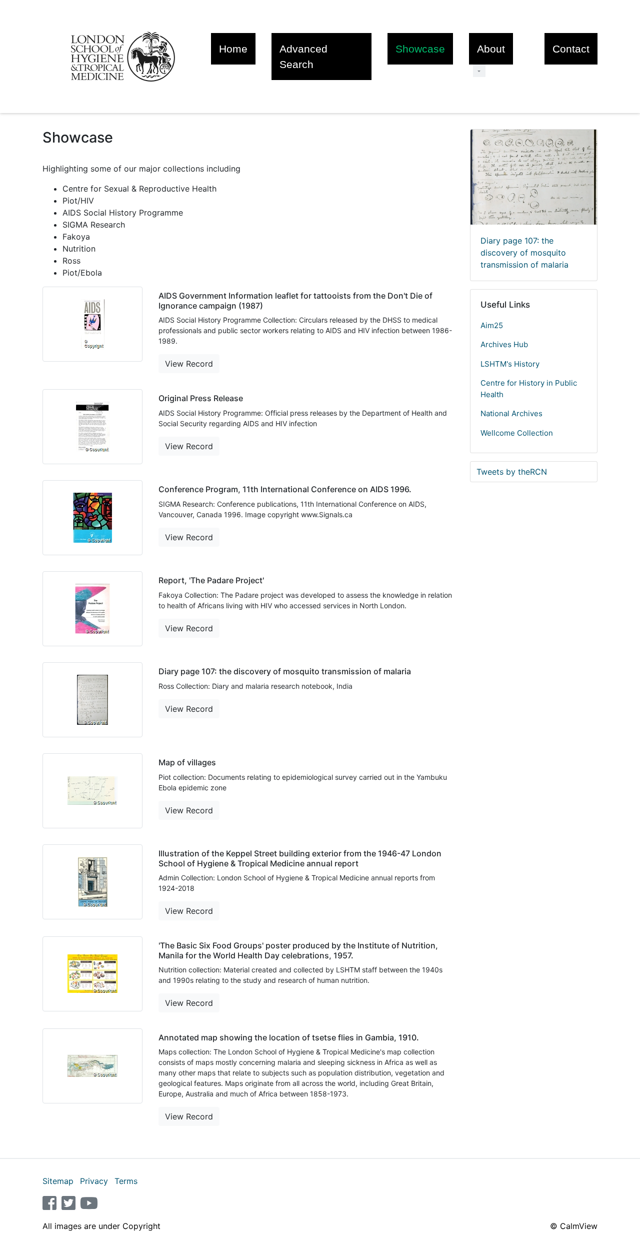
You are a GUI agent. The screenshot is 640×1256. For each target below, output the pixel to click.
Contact (571, 49)
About (491, 49)
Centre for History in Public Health (528, 388)
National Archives (511, 413)
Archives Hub (504, 344)
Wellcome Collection (516, 433)
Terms (126, 1181)
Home (233, 49)
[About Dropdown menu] (479, 71)
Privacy (94, 1181)
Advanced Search (304, 56)
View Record (189, 364)
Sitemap (58, 1181)
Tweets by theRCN (511, 472)
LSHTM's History (510, 364)
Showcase (420, 49)
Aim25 (491, 325)
